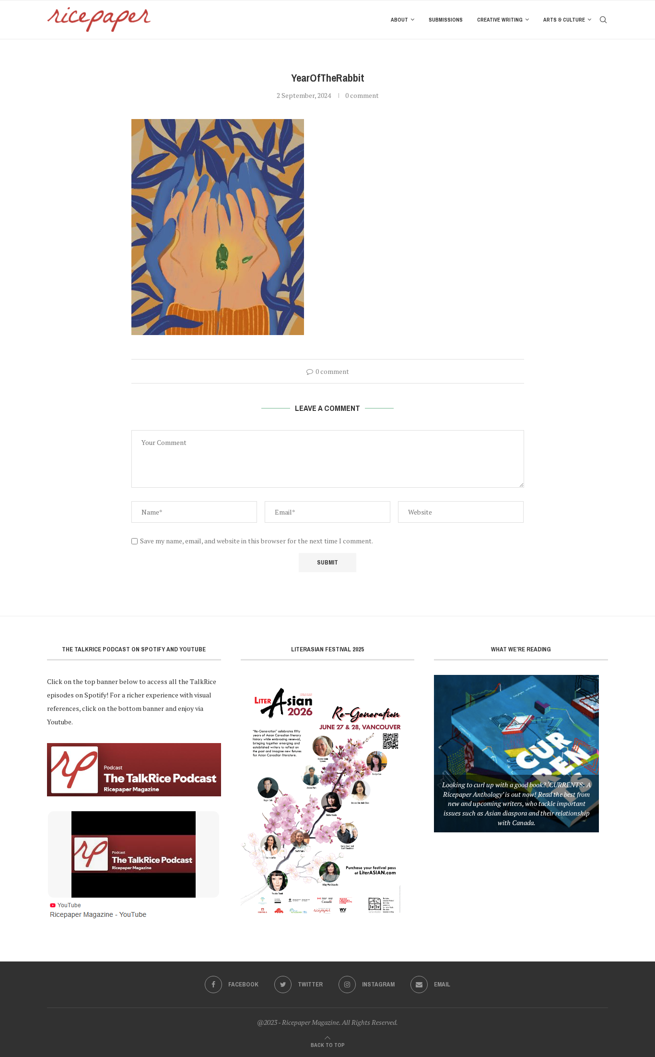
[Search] (603, 19)
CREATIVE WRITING (500, 19)
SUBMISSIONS (446, 19)
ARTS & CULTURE (564, 19)
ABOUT (399, 19)
